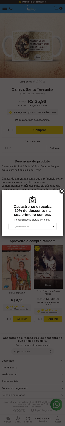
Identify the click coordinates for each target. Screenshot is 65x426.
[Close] (61, 191)
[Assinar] (53, 226)
